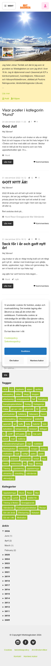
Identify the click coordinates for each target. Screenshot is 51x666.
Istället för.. (33, 497)
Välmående (39, 216)
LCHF (10, 433)
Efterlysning (23, 512)
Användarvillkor (39, 650)
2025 (6, 554)
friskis (5, 409)
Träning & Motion (11, 502)
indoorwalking (9, 419)
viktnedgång (8, 478)
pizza (5, 458)
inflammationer (25, 419)
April (7, 540)
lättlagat (43, 428)
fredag (28, 404)
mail (13, 438)
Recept (42, 507)
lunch (5, 438)
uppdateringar (33, 468)
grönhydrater (9, 414)
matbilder (38, 443)
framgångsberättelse (12, 404)
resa (44, 458)
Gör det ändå (9, 512)
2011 (6, 611)
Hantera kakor (30, 656)
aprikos (38, 389)
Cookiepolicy (11, 338)
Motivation (21, 517)
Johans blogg (28, 49)
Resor (13, 216)
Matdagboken (9, 448)
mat (29, 443)
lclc (28, 433)
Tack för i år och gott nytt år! (23, 245)
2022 (6, 567)
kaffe (21, 423)
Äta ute (6, 497)
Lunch (15, 497)
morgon (34, 448)
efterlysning (8, 399)
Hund (7, 155)
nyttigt (25, 453)
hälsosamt (33, 414)
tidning (39, 463)
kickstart (33, 428)
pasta (41, 453)
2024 (6, 559)
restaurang (16, 463)
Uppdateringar (9, 492)
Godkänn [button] (25, 351)
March (7, 545)
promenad (25, 458)
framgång (42, 399)
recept (36, 458)
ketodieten (8, 428)
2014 (6, 598)
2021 (6, 572)
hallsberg (22, 414)
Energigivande (22, 216)
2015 (6, 593)
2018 (6, 580)
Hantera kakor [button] (37, 360)
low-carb (37, 433)
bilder (18, 394)
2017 (6, 585)
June (7, 535)
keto (45, 423)
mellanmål (23, 448)
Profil (7, 98)
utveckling (19, 473)
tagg (31, 463)
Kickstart (35, 512)
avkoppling (8, 394)
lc (4, 433)
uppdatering (18, 468)
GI (37, 409)
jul (15, 423)
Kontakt (17, 656)
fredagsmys (39, 404)
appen (29, 389)
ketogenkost (21, 428)
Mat (31, 216)
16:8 (5, 389)
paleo (33, 453)
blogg (26, 394)
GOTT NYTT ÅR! (14, 182)
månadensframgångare (13, 443)
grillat (43, 409)
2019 (6, 576)
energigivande (23, 399)
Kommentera (42, 162)
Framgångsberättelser (26, 507)
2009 (6, 620)
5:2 (11, 389)
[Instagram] (18, 642)
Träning (6, 468)
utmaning (7, 473)
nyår (17, 279)
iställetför (39, 419)
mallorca (21, 438)
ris (25, 463)
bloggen (35, 394)
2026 (6, 531)
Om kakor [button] (14, 360)
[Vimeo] (33, 642)
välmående (31, 473)
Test (23, 497)
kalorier (36, 423)
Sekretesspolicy (21, 650)
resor (5, 463)
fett (33, 399)
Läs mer (6, 93)
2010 (6, 615)
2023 (6, 563)
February (9, 550)
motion (44, 448)
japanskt (7, 423)
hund (43, 414)
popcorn (14, 458)
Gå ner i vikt (8, 517)
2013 (6, 602)
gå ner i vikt (16, 409)
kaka (28, 423)
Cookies (8, 650)
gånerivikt (29, 409)
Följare (16, 98)
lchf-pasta (20, 433)
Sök (5, 375)
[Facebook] (25, 642)
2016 (6, 589)
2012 (6, 606)
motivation (7, 453)
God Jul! (9, 126)
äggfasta (20, 389)
